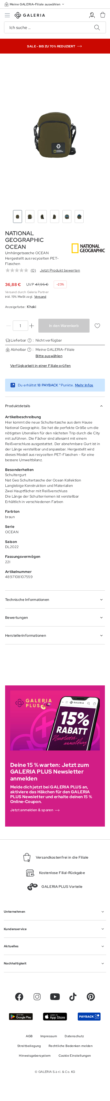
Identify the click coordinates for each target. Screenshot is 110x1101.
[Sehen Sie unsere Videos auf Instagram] (37, 997)
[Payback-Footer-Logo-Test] (89, 1016)
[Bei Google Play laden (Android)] (21, 1016)
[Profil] (92, 15)
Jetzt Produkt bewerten (60, 270)
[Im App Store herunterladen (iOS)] (55, 1017)
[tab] (55, 133)
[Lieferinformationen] (29, 340)
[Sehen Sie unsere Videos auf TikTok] (73, 997)
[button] (35, 4)
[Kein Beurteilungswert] (18, 270)
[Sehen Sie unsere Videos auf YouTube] (55, 997)
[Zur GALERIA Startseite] (30, 16)
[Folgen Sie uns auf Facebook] (19, 997)
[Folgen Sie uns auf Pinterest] (91, 997)
